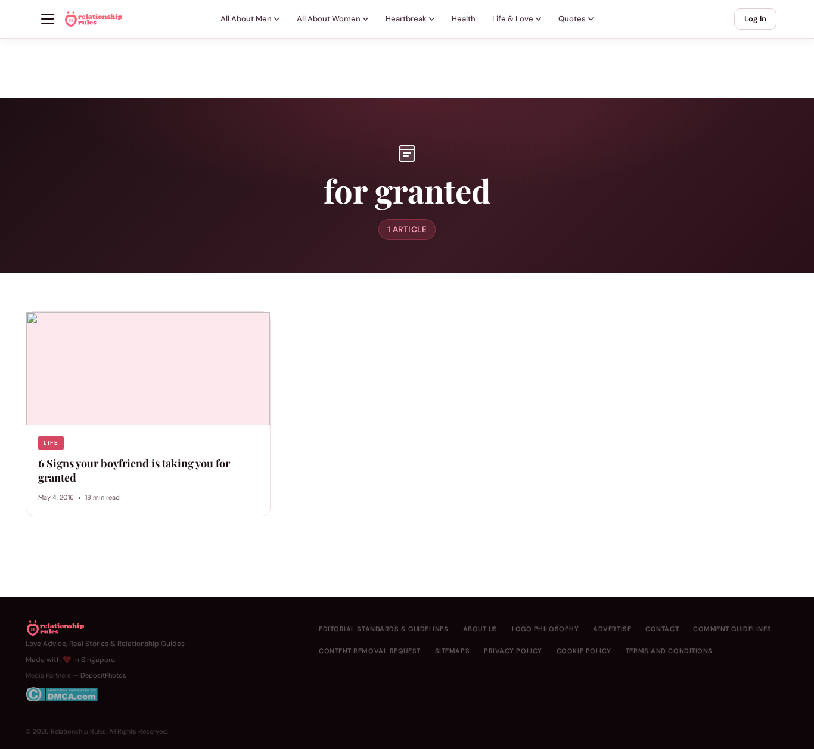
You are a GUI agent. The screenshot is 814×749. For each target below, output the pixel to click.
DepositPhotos (103, 675)
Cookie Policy (584, 651)
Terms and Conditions (669, 651)
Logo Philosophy (545, 629)
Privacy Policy (513, 651)
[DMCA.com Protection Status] (105, 694)
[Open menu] (48, 19)
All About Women (329, 19)
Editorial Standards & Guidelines (384, 629)
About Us (480, 629)
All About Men (246, 19)
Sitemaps (452, 651)
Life (51, 443)
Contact (662, 629)
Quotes (572, 19)
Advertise (612, 629)
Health (464, 19)
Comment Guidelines (732, 629)
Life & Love (512, 19)
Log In (755, 19)
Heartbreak (406, 19)
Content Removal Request (370, 651)
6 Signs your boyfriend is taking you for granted (134, 470)
